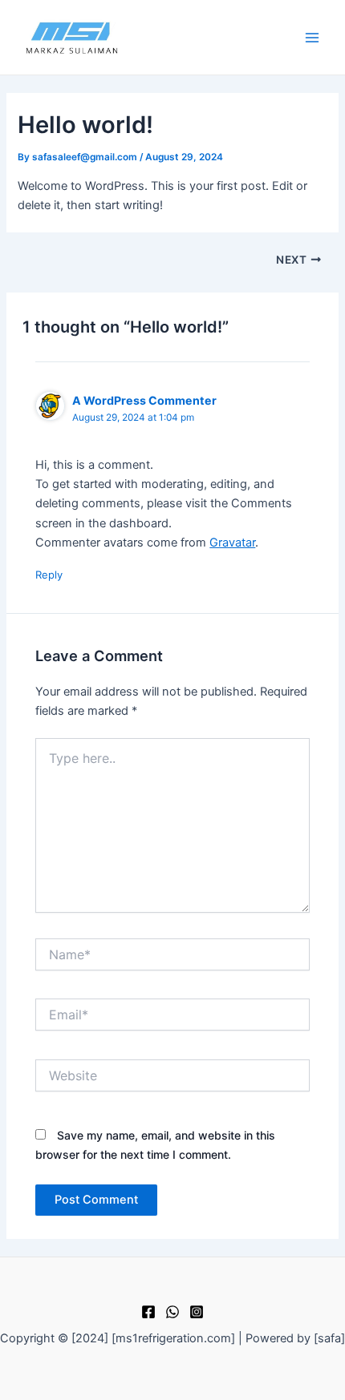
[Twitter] (172, 1312)
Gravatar (232, 542)
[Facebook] (148, 1312)
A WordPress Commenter (144, 400)
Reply (49, 574)
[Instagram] (196, 1312)
